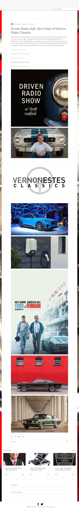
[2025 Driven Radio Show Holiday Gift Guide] (39, 459)
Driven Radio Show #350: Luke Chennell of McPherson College (13, 469)
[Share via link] (23, 436)
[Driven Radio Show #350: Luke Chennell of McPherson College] (14, 459)
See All (74, 450)
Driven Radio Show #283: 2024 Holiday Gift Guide (63, 469)
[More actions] (67, 24)
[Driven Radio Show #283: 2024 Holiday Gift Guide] (64, 459)
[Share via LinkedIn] (19, 436)
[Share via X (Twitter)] (15, 436)
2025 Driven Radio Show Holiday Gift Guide (38, 469)
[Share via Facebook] (11, 436)
